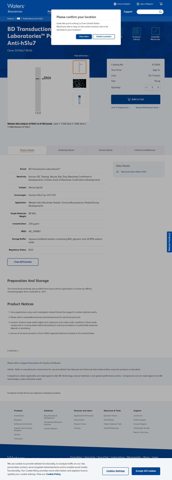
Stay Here (84, 37)
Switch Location (103, 37)
